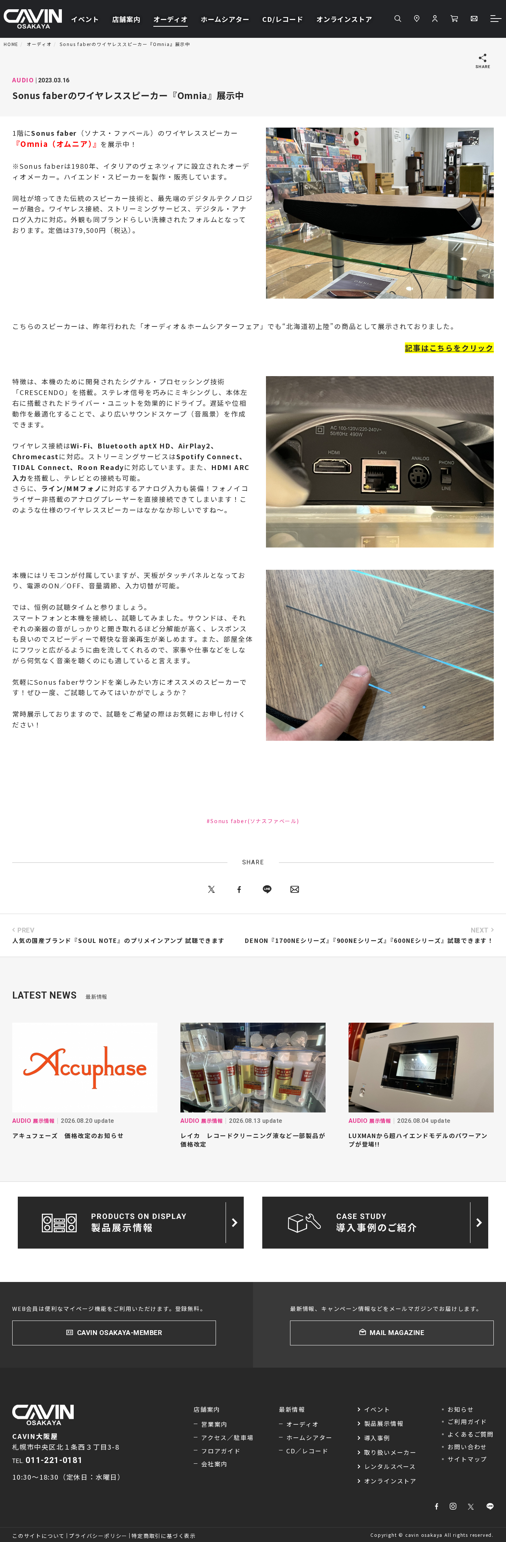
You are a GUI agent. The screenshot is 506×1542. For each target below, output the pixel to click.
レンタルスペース (390, 1466)
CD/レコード (282, 19)
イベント (85, 19)
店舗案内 (126, 19)
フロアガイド (221, 1450)
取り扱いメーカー (390, 1452)
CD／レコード (307, 1450)
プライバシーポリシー (98, 1535)
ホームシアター (225, 19)
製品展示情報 (384, 1423)
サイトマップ (467, 1458)
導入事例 (377, 1437)
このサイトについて (38, 1535)
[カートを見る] (454, 19)
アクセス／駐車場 (227, 1437)
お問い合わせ (467, 1446)
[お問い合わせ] (474, 19)
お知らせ (460, 1409)
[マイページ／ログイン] (434, 19)
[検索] (398, 19)
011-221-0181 (54, 1460)
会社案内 (214, 1463)
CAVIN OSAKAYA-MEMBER (119, 1332)
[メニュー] (496, 19)
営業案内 (214, 1424)
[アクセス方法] (416, 19)
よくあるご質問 (470, 1434)
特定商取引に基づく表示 (164, 1535)
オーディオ (170, 19)
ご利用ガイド (467, 1421)
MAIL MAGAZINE (397, 1332)
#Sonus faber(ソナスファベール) (253, 821)
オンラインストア (344, 19)
